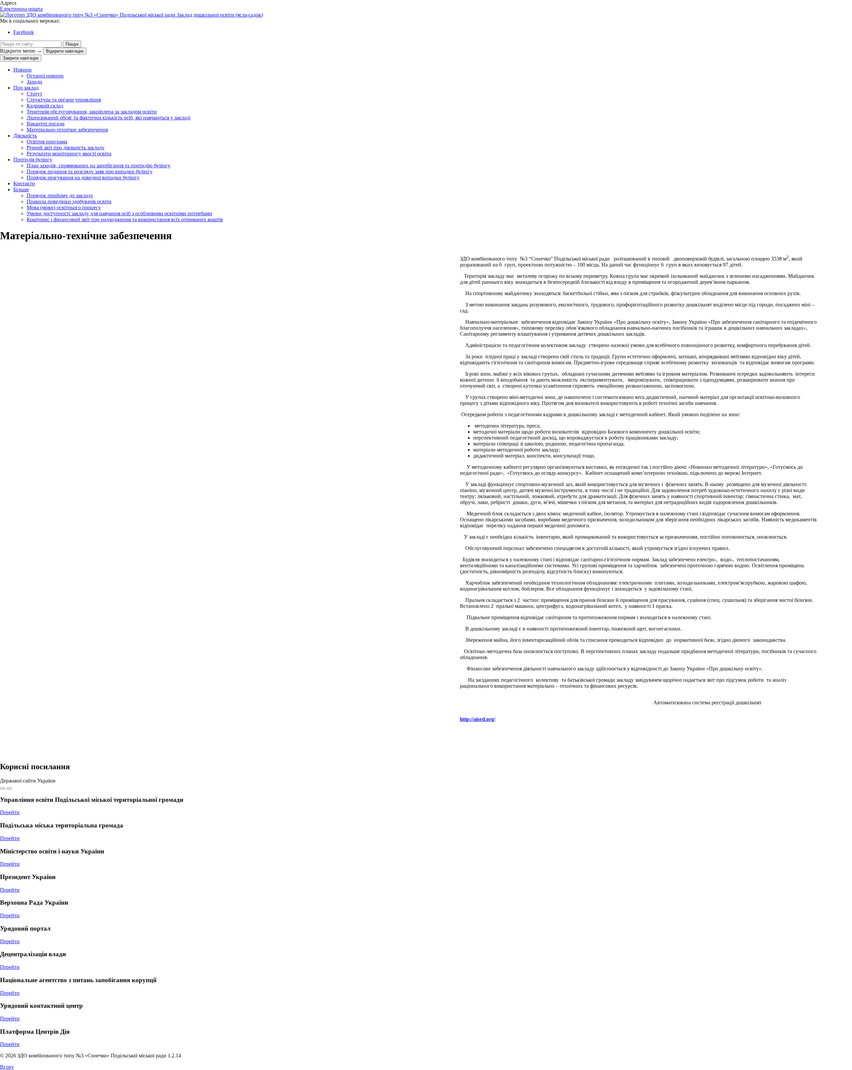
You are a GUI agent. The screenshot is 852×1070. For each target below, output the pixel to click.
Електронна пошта (21, 9)
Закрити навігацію (21, 58)
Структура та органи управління (64, 99)
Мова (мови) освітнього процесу (64, 207)
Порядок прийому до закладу (60, 195)
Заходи (34, 82)
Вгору (7, 1067)
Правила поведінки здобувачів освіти (69, 201)
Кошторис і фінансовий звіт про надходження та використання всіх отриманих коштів (125, 219)
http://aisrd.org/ (477, 719)
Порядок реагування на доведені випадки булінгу (83, 177)
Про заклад (26, 87)
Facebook (23, 32)
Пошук (72, 44)
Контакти (24, 183)
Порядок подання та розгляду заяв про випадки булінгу (89, 171)
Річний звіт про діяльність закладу (66, 147)
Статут (34, 93)
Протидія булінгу (32, 159)
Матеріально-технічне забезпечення (67, 129)
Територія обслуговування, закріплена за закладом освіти (92, 111)
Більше (21, 189)
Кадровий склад (45, 105)
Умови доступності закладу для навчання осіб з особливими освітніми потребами (119, 213)
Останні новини (45, 76)
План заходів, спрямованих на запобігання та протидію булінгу (98, 165)
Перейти (10, 812)
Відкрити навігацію (65, 51)
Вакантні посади (46, 123)
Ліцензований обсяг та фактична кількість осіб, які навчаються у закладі (108, 117)
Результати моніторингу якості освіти (69, 153)
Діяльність (25, 135)
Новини (22, 70)
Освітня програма (47, 141)
